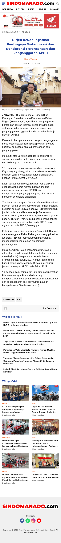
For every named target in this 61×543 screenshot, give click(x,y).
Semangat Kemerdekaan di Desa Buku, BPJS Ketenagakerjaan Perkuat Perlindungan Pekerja (45, 444)
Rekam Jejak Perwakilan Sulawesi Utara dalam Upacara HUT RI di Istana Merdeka (30, 323)
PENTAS (26, 32)
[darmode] (57, 3)
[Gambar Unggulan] (30, 106)
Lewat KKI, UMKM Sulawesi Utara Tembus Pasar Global (45, 475)
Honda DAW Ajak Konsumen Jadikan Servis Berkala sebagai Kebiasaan (15, 443)
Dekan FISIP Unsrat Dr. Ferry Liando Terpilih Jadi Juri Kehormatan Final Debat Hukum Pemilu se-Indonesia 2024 (29, 333)
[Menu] (3, 3)
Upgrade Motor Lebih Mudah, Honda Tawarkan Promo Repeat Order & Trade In (44, 410)
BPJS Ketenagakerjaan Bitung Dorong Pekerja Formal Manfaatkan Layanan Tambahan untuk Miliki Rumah (14, 411)
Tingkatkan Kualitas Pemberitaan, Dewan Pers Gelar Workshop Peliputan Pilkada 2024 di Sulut (28, 342)
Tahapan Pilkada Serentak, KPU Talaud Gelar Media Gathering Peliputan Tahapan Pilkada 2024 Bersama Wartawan (28, 361)
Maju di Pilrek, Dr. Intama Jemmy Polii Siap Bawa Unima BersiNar (30, 370)
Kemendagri (8, 299)
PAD (19, 299)
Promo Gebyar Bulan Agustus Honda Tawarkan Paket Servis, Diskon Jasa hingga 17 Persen (15, 478)
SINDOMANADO (10, 32)
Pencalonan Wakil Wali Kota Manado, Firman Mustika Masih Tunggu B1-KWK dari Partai (29, 351)
